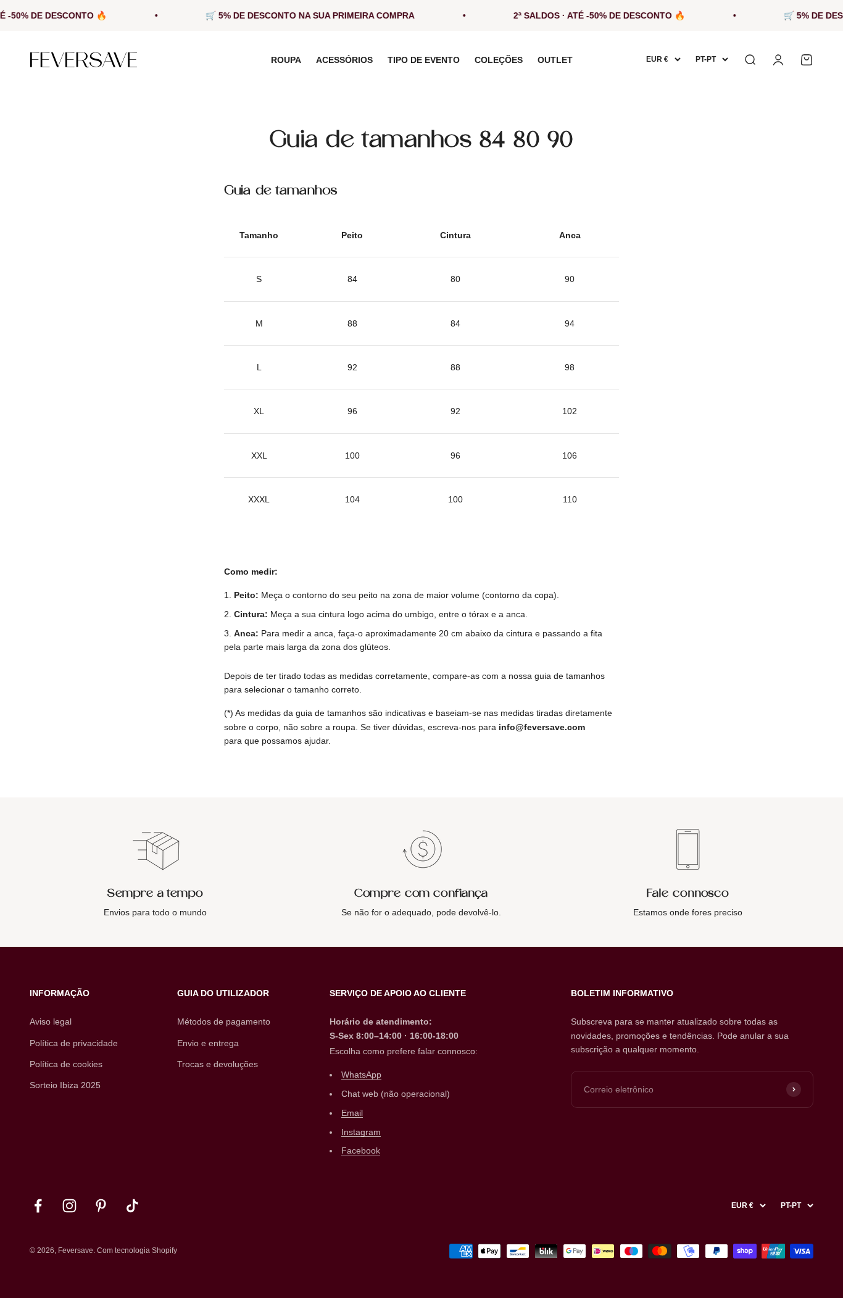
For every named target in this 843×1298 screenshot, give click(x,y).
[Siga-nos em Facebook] (38, 1205)
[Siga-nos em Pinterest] (101, 1205)
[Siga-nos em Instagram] (69, 1205)
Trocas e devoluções (217, 1064)
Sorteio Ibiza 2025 (65, 1085)
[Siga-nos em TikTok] (132, 1205)
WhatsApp (361, 1075)
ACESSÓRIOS (344, 60)
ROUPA (286, 60)
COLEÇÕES (499, 60)
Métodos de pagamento (223, 1021)
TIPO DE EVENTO (424, 60)
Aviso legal (51, 1021)
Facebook (360, 1150)
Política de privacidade (74, 1043)
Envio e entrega (208, 1043)
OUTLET (555, 60)
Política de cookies (66, 1064)
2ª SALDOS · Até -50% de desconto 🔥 (583, 15)
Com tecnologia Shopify (137, 1250)
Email (352, 1113)
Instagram (361, 1132)
